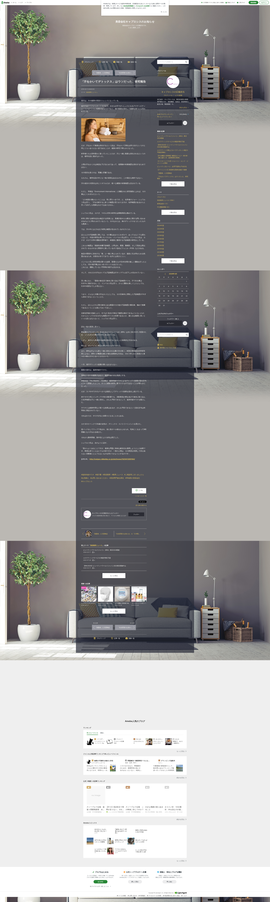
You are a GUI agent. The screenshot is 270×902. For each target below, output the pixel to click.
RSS (161, 345)
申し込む (169, 881)
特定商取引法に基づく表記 (172, 895)
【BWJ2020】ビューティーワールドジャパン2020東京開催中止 (172, 146)
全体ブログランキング (164, 114)
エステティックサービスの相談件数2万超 (171, 141)
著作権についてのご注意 (168, 348)
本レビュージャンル (163, 116)
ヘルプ (185, 895)
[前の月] (165, 274)
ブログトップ (88, 62)
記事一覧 (105, 62)
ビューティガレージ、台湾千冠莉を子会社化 (172, 166)
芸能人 (102, 733)
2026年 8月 (173, 274)
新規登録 (253, 2)
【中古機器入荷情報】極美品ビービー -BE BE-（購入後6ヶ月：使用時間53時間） (172, 157)
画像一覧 (119, 62)
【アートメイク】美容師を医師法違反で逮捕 (172, 170)
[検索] (186, 62)
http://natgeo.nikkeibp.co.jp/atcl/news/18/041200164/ (112, 459)
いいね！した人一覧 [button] (141, 496)
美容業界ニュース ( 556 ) (165, 200)
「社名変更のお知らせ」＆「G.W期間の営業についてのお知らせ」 (127, 73)
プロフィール (168, 95)
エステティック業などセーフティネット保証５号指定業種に (172, 151)
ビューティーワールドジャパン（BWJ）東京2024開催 (172, 137)
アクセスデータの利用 (154, 895)
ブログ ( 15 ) (161, 197)
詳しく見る (135, 881)
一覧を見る (173, 184)
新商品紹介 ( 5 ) (162, 204)
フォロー (136, 514)
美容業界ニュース (91, 92)
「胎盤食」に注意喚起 (102, 73)
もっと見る (114, 576)
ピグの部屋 (178, 95)
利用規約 (142, 895)
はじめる (100, 881)
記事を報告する (142, 505)
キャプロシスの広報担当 (173, 92)
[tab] (92, 733)
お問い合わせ (133, 895)
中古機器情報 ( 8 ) (163, 207)
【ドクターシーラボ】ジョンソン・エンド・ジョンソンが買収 (172, 162)
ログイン (264, 2)
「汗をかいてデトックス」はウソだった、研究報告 (113, 81)
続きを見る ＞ (184, 107)
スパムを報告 (122, 895)
